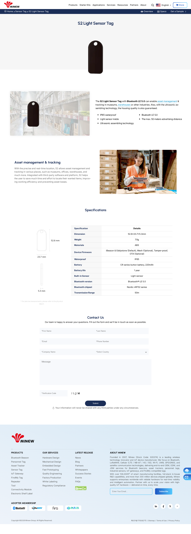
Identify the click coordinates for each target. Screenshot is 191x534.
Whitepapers (81, 469)
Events (78, 477)
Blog (77, 461)
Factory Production (52, 477)
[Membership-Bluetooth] (19, 508)
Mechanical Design (52, 461)
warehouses (124, 104)
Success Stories (83, 473)
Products (73, 5)
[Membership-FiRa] (55, 508)
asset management (167, 101)
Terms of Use (161, 521)
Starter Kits (85, 5)
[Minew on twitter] (170, 506)
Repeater (15, 481)
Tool (13, 485)
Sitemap (151, 521)
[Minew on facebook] (163, 506)
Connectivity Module (21, 489)
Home (10, 11)
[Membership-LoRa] (37, 508)
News (78, 457)
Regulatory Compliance (54, 485)
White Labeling (50, 481)
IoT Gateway (17, 473)
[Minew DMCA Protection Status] (80, 488)
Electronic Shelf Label (22, 493)
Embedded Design (52, 465)
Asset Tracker (18, 465)
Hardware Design (51, 457)
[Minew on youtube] (177, 506)
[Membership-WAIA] (73, 508)
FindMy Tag (17, 477)
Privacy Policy (174, 521)
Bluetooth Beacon (20, 457)
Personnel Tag (18, 461)
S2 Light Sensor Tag (39, 11)
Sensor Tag (20, 11)
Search (152, 5)
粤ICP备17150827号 (138, 521)
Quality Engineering (52, 473)
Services (111, 5)
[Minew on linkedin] (156, 506)
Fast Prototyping (51, 469)
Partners (134, 5)
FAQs (77, 481)
